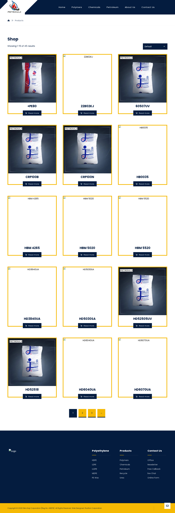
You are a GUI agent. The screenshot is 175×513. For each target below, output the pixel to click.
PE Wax (95, 477)
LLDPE (94, 469)
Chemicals (125, 464)
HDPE (94, 460)
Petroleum (125, 469)
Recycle (123, 473)
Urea (122, 477)
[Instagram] (22, 490)
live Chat (152, 473)
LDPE (94, 464)
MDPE (94, 473)
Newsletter (153, 464)
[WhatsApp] (26, 490)
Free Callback (154, 469)
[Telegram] (18, 490)
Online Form (153, 477)
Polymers (124, 460)
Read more (33, 113)
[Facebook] (11, 490)
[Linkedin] (15, 490)
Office (151, 460)
